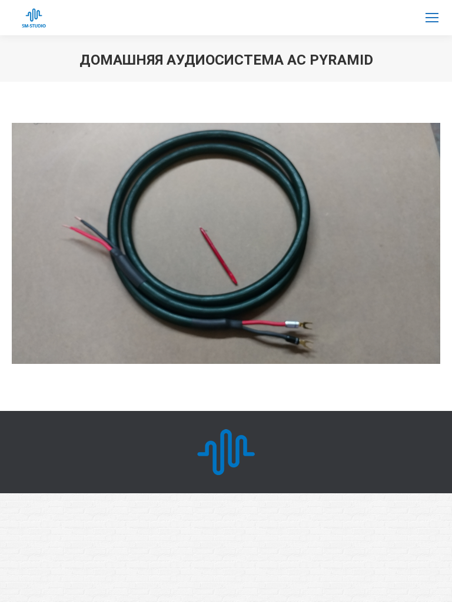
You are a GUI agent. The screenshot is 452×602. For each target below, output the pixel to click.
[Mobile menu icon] (432, 17)
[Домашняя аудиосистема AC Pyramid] (226, 243)
